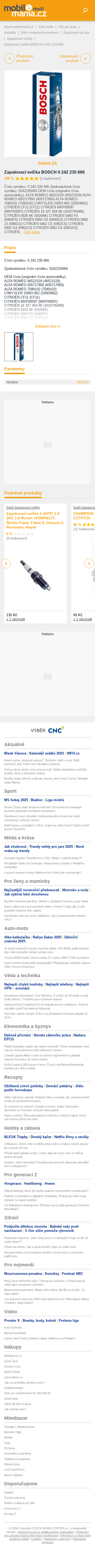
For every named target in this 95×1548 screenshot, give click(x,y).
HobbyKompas (13, 1387)
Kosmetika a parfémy (17, 1453)
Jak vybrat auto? (15, 1409)
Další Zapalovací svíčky (23, 508)
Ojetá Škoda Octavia (17, 1403)
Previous (6, 563)
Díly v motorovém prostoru (39, 33)
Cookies (36, 1538)
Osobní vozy (12, 1366)
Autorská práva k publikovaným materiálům (46, 1532)
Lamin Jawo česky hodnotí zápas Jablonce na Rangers (39, 1338)
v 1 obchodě (15, 619)
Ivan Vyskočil (12, 1327)
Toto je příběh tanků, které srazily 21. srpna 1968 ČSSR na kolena (46, 957)
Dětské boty (12, 1464)
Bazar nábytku (13, 1475)
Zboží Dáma (12, 1371)
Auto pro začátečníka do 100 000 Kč (27, 1393)
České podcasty (14, 1497)
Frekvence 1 (12, 1508)
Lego (7, 1442)
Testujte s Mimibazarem (19, 1426)
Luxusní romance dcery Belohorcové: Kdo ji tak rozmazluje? (42, 872)
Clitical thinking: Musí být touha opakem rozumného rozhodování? (46, 1190)
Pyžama (9, 1448)
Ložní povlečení (14, 1469)
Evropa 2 (10, 1513)
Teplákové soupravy (17, 1459)
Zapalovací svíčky (19, 39)
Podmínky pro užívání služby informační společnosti (46, 1533)
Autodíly (10, 33)
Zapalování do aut (76, 33)
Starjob (8, 1492)
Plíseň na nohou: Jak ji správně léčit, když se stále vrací (40, 1246)
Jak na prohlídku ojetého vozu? (24, 1382)
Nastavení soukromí (57, 1538)
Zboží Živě (11, 1361)
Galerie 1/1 (47, 163)
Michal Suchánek (15, 1333)
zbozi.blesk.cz (13, 1377)
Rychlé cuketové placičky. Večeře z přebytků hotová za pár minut (46, 901)
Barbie (8, 1437)
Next (89, 563)
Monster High (12, 1432)
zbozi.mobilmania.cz (19, 27)
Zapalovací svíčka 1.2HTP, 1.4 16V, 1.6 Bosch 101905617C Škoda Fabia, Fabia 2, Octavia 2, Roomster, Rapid (35, 520)
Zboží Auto (11, 1398)
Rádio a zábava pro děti (19, 1503)
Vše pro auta (67, 27)
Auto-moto (46, 27)
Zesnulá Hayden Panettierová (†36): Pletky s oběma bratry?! (43, 858)
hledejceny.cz (13, 1355)
